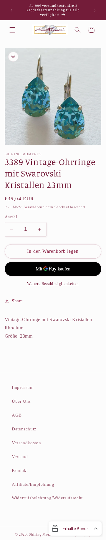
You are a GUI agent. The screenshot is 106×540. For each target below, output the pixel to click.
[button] (12, 30)
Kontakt (20, 470)
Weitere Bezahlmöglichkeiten (53, 284)
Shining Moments (43, 534)
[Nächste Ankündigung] (94, 10)
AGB (17, 415)
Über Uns (21, 401)
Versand (30, 207)
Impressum (23, 387)
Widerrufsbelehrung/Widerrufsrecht (47, 498)
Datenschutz (24, 429)
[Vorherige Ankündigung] (11, 10)
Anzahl (11, 217)
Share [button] (17, 300)
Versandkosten (26, 442)
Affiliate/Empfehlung (33, 484)
